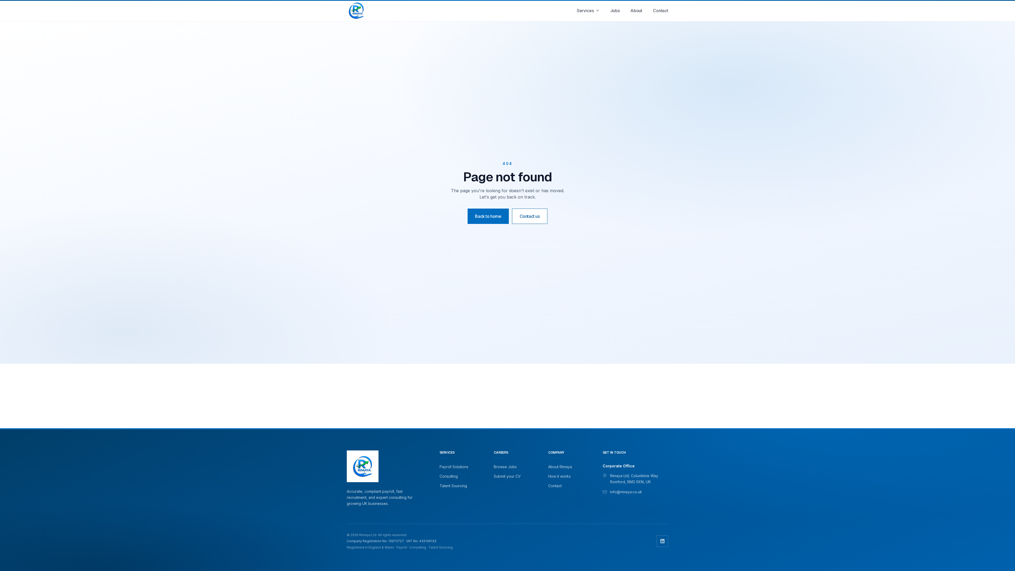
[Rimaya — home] (356, 10)
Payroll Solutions (454, 466)
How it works (559, 476)
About (636, 10)
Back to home (488, 216)
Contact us (530, 216)
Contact (660, 10)
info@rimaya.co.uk (626, 492)
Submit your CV (507, 476)
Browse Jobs (505, 466)
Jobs (615, 10)
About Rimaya (560, 466)
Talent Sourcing (453, 485)
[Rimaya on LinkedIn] (662, 541)
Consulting (449, 476)
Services (585, 10)
